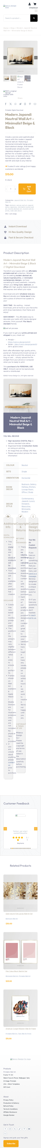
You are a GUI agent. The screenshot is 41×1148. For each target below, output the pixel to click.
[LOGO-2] (11, 6)
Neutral (25, 465)
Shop (12, 28)
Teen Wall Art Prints (24, 1053)
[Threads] (25, 104)
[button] (10, 867)
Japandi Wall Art (20, 200)
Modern (25, 512)
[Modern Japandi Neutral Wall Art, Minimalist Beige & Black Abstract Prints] (20, 58)
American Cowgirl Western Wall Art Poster (21, 1048)
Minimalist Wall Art (12, 995)
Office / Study (27, 492)
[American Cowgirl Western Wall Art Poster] (20, 1010)
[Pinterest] (30, 104)
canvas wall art (21, 205)
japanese (13, 207)
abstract (12, 205)
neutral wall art (28, 209)
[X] (10, 104)
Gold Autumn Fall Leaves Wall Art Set (19, 933)
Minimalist (26, 509)
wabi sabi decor (16, 211)
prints (7, 211)
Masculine (26, 506)
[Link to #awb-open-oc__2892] (36, 11)
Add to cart (29, 189)
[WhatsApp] (15, 104)
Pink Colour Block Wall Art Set (16, 990)
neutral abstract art (15, 209)
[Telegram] (20, 104)
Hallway (25, 487)
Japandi (25, 501)
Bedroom (25, 484)
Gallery (33, 484)
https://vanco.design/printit (19, 342)
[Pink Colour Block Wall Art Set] (20, 953)
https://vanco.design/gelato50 (26, 344)
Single (24, 471)
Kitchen (32, 487)
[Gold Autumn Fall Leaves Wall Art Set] (20, 895)
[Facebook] (5, 104)
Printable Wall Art (25, 995)
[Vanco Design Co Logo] (20, 1078)
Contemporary (27, 498)
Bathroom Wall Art (12, 938)
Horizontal (26, 478)
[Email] (35, 104)
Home (5, 28)
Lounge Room (27, 489)
